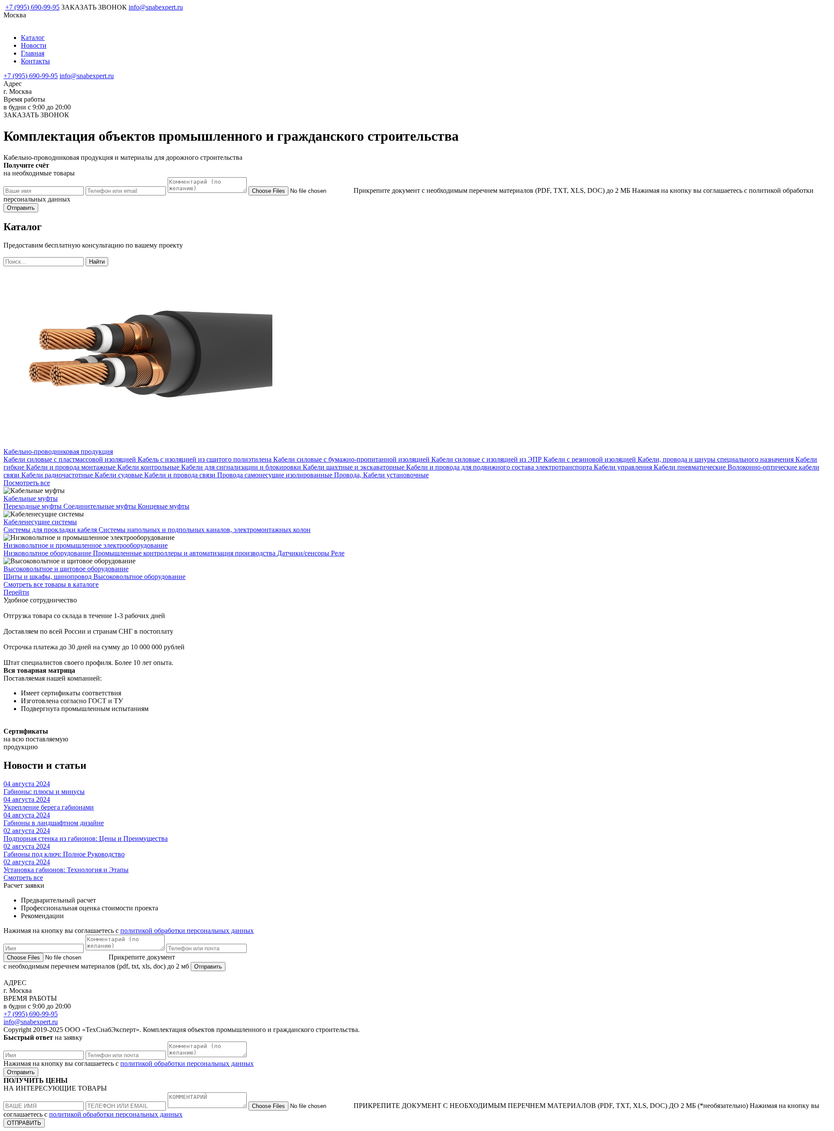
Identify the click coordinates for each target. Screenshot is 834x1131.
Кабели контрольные (149, 467)
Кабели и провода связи (180, 475)
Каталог (33, 37)
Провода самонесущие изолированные (275, 475)
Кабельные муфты (30, 498)
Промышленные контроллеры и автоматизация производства (185, 553)
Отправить (21, 208)
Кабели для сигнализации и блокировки (242, 467)
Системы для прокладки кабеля (51, 529)
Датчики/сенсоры (304, 553)
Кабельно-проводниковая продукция (58, 451)
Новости (33, 45)
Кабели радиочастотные (58, 475)
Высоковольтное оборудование (139, 576)
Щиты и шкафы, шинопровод (48, 576)
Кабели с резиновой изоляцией (590, 459)
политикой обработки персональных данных (187, 930)
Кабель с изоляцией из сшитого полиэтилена (205, 459)
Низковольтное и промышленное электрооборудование (85, 545)
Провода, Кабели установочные (381, 475)
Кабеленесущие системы (40, 522)
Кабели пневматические (691, 467)
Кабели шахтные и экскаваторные (354, 467)
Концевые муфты (163, 506)
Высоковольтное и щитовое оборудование (66, 568)
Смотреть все (23, 877)
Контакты (35, 61)
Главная (32, 53)
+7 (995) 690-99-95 (32, 7)
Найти (97, 261)
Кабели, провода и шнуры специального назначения (716, 459)
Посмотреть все (26, 482)
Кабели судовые (119, 475)
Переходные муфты (33, 506)
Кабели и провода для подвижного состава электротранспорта (500, 467)
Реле (337, 553)
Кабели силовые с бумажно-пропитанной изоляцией (352, 459)
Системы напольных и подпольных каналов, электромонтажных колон (205, 529)
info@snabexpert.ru (156, 7)
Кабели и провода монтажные (71, 467)
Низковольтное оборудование (48, 553)
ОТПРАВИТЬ (24, 1123)
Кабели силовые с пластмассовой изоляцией (70, 459)
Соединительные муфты (100, 506)
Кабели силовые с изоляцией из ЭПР (487, 459)
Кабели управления (624, 467)
